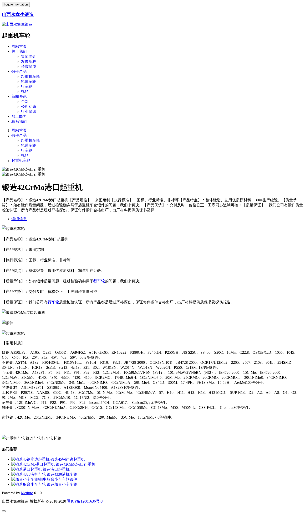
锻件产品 (19, 71)
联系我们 (19, 121)
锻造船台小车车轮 (62, 484)
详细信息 (19, 219)
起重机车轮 (30, 76)
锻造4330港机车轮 (62, 474)
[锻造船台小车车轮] (29, 484)
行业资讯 (28, 111)
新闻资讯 (19, 96)
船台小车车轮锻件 (62, 479)
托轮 (25, 91)
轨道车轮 (28, 81)
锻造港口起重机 (56, 469)
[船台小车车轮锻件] (29, 479)
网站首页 (19, 46)
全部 (25, 101)
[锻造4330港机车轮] (29, 474)
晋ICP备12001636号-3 (85, 501)
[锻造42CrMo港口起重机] (33, 464)
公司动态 (28, 106)
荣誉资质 (28, 66)
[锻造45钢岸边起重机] (31, 459)
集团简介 (28, 56)
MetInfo (27, 493)
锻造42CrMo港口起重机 (75, 464)
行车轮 (26, 86)
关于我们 (19, 51)
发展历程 (28, 61)
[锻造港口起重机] (27, 469)
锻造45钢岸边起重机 (68, 459)
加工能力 (19, 116)
